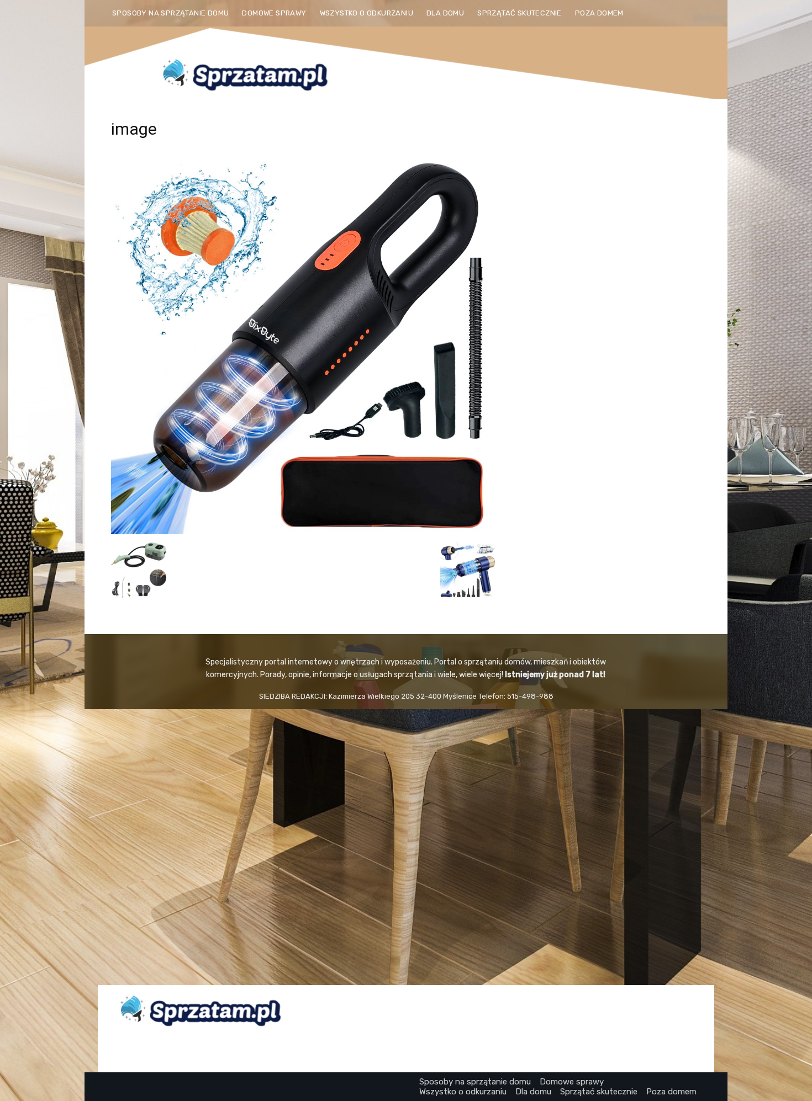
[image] (303, 531)
